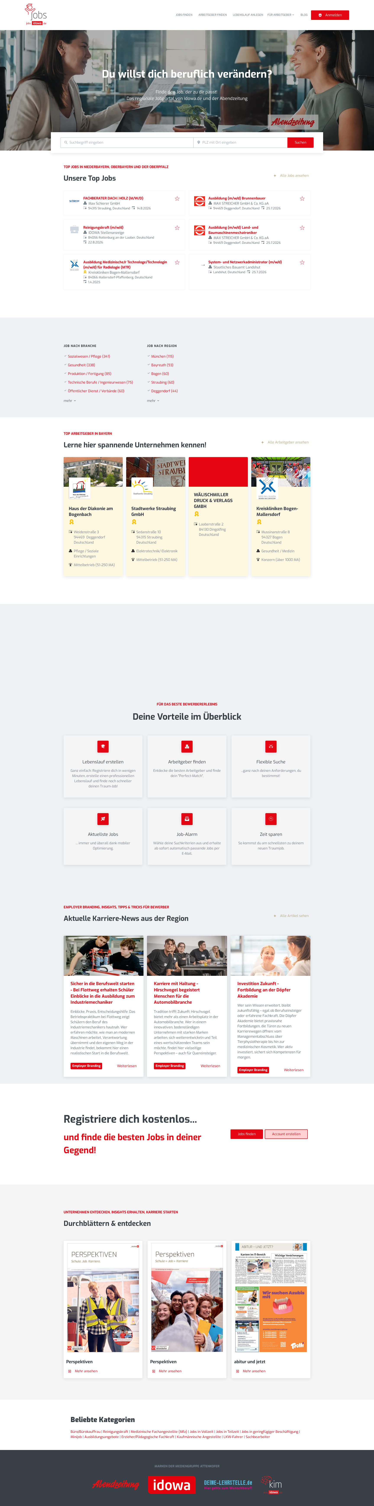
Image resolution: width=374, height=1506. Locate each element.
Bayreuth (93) (162, 365)
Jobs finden (184, 15)
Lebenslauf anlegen (248, 15)
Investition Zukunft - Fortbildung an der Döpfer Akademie (264, 990)
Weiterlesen (127, 1066)
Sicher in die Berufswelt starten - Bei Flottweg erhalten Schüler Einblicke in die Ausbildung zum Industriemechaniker (103, 993)
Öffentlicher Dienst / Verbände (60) (96, 391)
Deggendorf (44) (164, 391)
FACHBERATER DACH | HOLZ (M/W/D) (113, 198)
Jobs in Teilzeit (227, 1431)
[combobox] (126, 142)
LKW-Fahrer (233, 1437)
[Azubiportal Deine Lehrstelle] (228, 1486)
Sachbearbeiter (258, 1437)
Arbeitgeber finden (212, 15)
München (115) (162, 356)
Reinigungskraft (115, 1431)
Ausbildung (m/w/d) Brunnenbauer (237, 198)
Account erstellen (286, 1134)
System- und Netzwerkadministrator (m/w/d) (245, 262)
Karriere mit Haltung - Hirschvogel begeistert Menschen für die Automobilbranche (177, 993)
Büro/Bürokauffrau (85, 1431)
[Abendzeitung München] (115, 1486)
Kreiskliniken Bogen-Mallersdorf (277, 511)
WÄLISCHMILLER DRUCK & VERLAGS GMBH (213, 500)
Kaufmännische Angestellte (199, 1437)
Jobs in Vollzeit (201, 1431)
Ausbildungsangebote (101, 1437)
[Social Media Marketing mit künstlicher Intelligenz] (271, 1486)
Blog (304, 15)
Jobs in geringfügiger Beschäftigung (270, 1431)
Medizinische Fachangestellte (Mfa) (159, 1431)
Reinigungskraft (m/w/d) (103, 227)
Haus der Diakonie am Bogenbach (91, 511)
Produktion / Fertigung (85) (89, 373)
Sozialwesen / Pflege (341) (89, 356)
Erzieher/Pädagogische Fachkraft (148, 1437)
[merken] (177, 199)
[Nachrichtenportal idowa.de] (172, 1485)
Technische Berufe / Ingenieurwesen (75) (100, 382)
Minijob (76, 1437)
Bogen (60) (160, 373)
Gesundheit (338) (81, 365)
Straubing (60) (162, 382)
